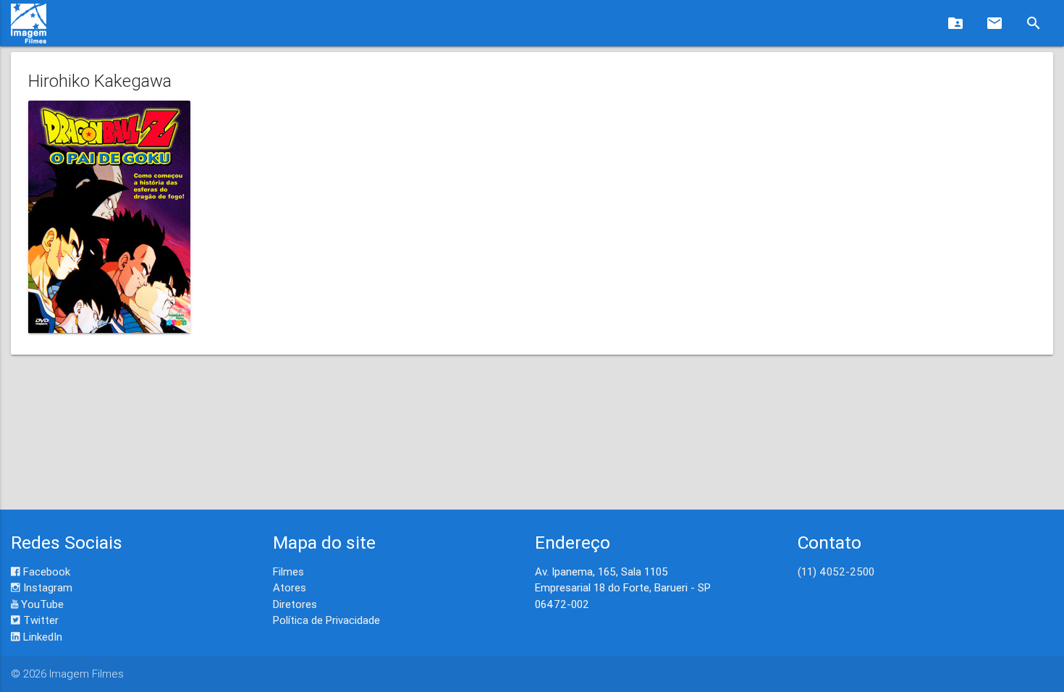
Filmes (288, 571)
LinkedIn (41, 637)
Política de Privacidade (326, 620)
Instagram (46, 587)
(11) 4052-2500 (836, 571)
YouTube (41, 604)
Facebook (45, 571)
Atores (289, 587)
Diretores (295, 604)
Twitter (39, 620)
